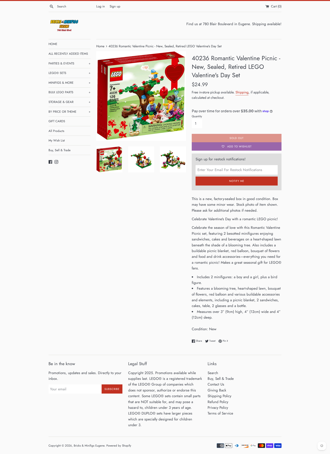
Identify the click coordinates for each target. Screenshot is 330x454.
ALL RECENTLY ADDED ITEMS (68, 53)
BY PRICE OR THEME (70, 111)
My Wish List (57, 140)
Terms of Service (220, 413)
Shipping (241, 92)
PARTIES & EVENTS (70, 63)
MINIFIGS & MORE (70, 82)
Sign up (115, 6)
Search (213, 372)
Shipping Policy (219, 396)
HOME (53, 44)
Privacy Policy (218, 407)
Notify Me (236, 181)
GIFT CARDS (57, 121)
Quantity (197, 116)
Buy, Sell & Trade (59, 150)
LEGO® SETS (70, 73)
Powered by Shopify (118, 446)
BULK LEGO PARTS (70, 92)
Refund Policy (218, 401)
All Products (56, 131)
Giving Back (217, 390)
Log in (100, 6)
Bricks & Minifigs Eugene (89, 446)
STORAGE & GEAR (70, 102)
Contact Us (216, 384)
